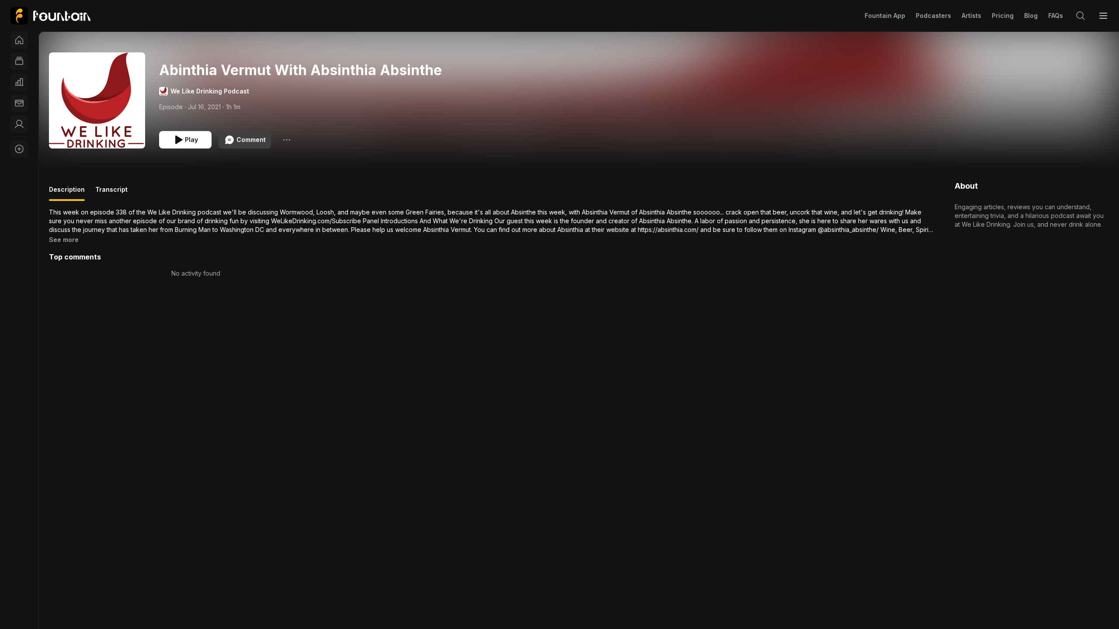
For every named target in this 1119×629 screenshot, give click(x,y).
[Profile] (19, 124)
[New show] (19, 149)
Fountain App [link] (885, 15)
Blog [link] (1031, 15)
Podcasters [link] (933, 15)
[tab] (67, 193)
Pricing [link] (1003, 15)
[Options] (286, 140)
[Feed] (19, 61)
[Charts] (19, 82)
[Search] (1080, 15)
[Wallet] (19, 103)
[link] (50, 15)
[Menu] (1103, 15)
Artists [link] (971, 15)
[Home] (19, 40)
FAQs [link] (1055, 15)
